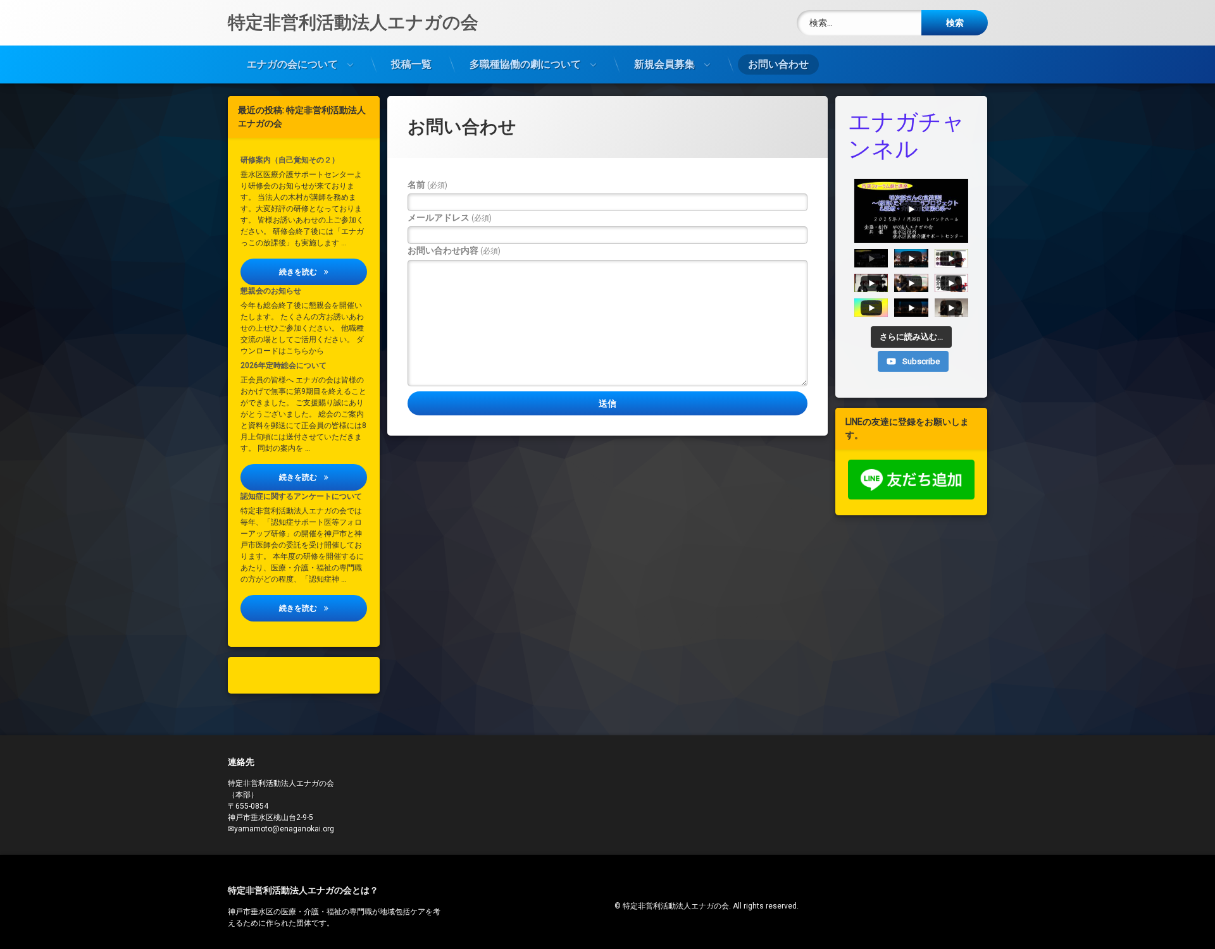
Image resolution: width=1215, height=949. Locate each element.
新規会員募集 (664, 64)
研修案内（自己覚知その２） (289, 160)
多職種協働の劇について (525, 64)
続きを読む (323, 271)
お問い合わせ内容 (454, 250)
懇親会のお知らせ (270, 290)
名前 (427, 185)
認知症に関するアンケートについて (301, 496)
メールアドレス (450, 217)
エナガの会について (292, 64)
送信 (607, 403)
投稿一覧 (411, 64)
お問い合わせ (778, 64)
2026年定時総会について (283, 365)
